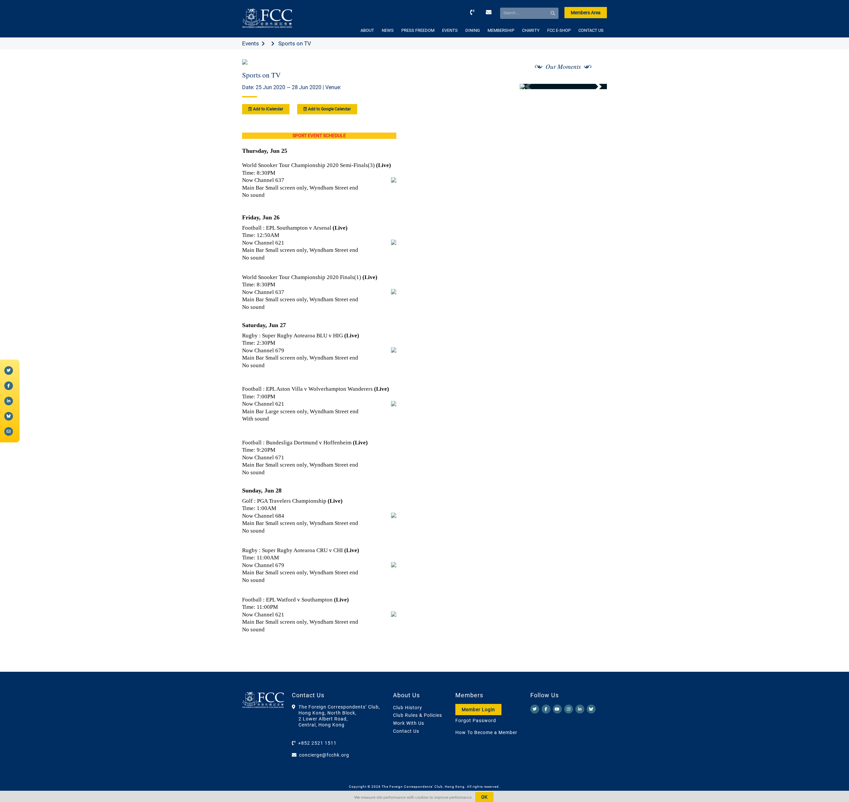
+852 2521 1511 (317, 743)
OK (484, 797)
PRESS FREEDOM (417, 30)
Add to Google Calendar (329, 109)
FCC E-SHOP (559, 30)
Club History (407, 707)
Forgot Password (475, 720)
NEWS (388, 30)
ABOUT (367, 30)
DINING (472, 30)
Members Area (586, 12)
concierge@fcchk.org (324, 755)
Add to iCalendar (267, 109)
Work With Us (408, 723)
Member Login (478, 709)
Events (250, 43)
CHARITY (531, 30)
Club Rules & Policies (417, 715)
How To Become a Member (486, 732)
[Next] (594, 86)
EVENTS (450, 30)
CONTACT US (591, 30)
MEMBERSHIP (501, 30)
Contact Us (406, 731)
